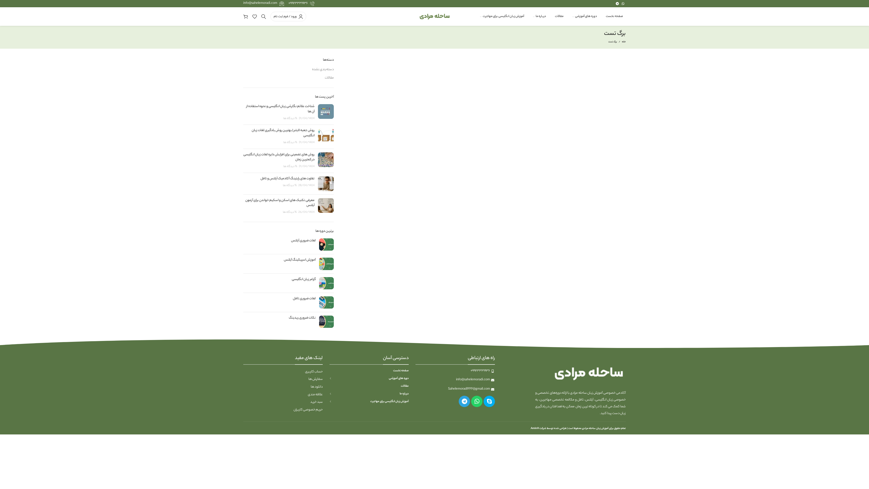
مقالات (329, 78)
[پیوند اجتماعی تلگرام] (617, 4)
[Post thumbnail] (326, 112)
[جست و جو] (263, 16)
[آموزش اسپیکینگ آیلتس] (326, 264)
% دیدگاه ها (290, 118)
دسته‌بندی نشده (323, 69)
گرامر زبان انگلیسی (304, 279)
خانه (624, 42)
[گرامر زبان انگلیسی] (326, 283)
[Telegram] (464, 401)
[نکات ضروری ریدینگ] (326, 322)
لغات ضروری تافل (304, 298)
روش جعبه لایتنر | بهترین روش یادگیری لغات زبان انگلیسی (283, 133)
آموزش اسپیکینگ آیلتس (300, 260)
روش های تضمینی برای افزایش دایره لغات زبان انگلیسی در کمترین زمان (279, 157)
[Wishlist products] (254, 16)
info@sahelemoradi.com (260, 3)
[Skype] (489, 401)
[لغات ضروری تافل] (326, 302)
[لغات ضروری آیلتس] (326, 244)
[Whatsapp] (476, 401)
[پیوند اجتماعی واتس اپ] (623, 4)
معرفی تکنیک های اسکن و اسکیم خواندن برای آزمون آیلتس (280, 203)
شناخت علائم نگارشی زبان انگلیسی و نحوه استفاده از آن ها (280, 109)
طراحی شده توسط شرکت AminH (548, 428)
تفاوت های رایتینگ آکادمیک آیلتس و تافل (287, 179)
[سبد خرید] (245, 16)
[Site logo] (434, 16)
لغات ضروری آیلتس (303, 240)
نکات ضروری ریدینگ (302, 318)
